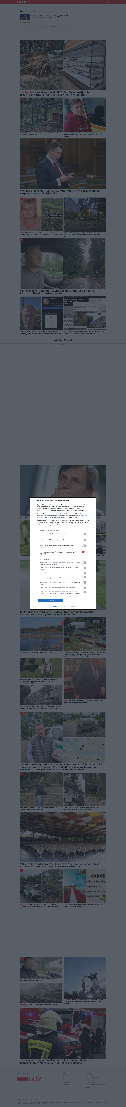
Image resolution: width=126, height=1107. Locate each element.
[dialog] (63, 553)
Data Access (63, 606)
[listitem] (63, 530)
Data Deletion (53, 606)
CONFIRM (50, 600)
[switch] (84, 534)
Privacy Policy (72, 606)
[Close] (92, 500)
